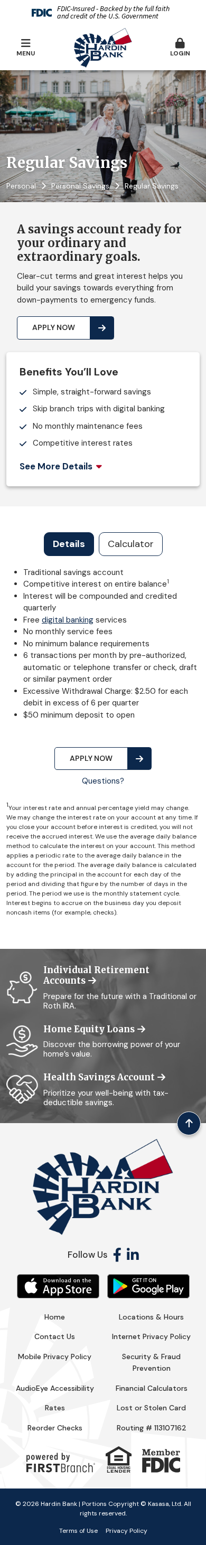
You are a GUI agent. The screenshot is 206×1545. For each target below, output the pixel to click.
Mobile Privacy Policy (54, 1356)
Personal (21, 186)
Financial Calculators (152, 1388)
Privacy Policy (126, 1531)
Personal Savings (80, 186)
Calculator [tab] (131, 544)
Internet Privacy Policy (151, 1336)
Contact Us (54, 1336)
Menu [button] (25, 53)
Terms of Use (78, 1531)
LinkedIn (133, 1254)
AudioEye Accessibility (55, 1388)
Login (180, 53)
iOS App (58, 1286)
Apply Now (53, 327)
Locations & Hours (151, 1317)
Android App (148, 1286)
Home (54, 1317)
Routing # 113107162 (151, 1428)
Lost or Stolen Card (151, 1407)
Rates (55, 1407)
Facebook (117, 1254)
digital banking (67, 620)
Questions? (103, 781)
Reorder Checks (54, 1428)
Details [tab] (69, 544)
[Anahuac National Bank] (103, 47)
